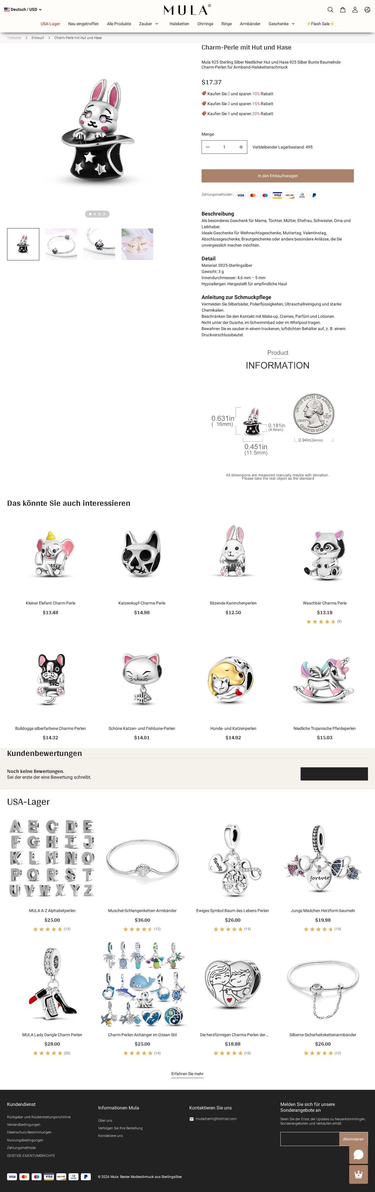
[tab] (90, 214)
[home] (187, 9)
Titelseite (14, 38)
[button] (23, 244)
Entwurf (38, 38)
